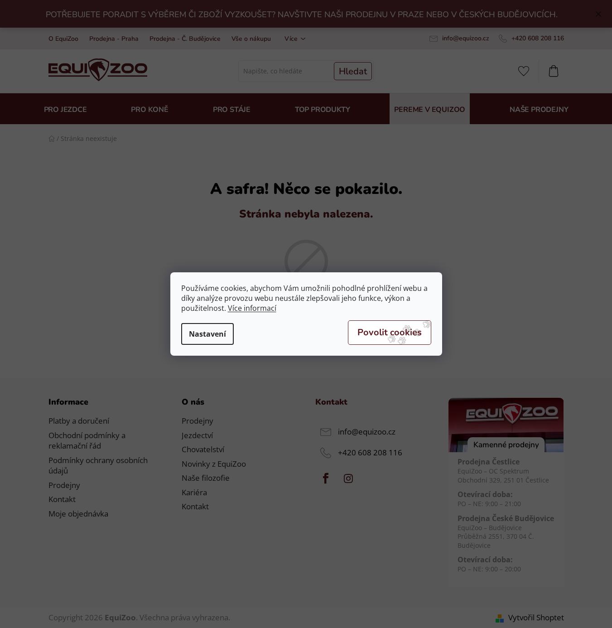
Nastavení (207, 334)
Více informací (252, 308)
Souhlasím (389, 332)
